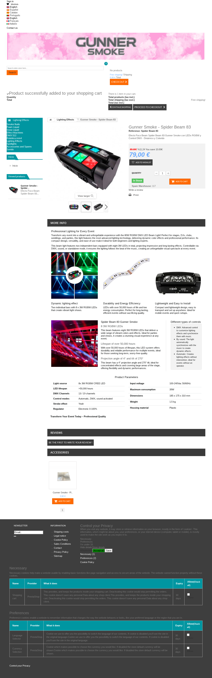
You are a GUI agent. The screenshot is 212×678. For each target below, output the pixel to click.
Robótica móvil (14, 138)
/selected (86, 550)
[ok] (15, 536)
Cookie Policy (61, 539)
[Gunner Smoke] (106, 46)
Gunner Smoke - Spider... (29, 186)
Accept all (99, 550)
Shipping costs (61, 531)
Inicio (11, 156)
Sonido (10, 149)
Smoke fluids (13, 124)
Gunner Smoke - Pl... (63, 492)
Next (106, 207)
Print (136, 195)
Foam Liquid (13, 127)
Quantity (136, 173)
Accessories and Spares (19, 146)
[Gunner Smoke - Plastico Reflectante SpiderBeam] (63, 475)
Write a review (136, 190)
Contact (58, 548)
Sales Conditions (62, 544)
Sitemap (58, 556)
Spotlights (12, 143)
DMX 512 (11, 135)
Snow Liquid (13, 129)
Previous (66, 207)
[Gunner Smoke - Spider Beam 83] (74, 207)
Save (108, 550)
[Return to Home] (51, 120)
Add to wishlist (143, 162)
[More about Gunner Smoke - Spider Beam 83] (13, 190)
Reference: (134, 131)
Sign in (10, 1)
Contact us (12, 28)
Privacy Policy (61, 552)
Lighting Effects (14, 141)
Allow (190, 597)
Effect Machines (15, 132)
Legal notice (60, 535)
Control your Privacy (19, 665)
